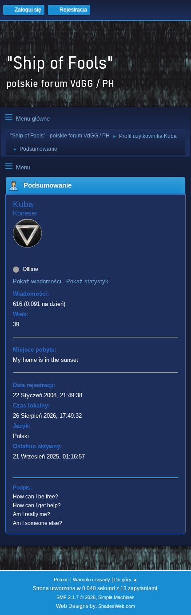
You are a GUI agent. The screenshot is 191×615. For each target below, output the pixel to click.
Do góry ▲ (126, 579)
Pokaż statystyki (88, 281)
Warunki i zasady (91, 579)
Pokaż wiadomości (37, 281)
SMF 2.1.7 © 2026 (76, 597)
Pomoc (61, 579)
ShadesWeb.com (116, 606)
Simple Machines (116, 597)
